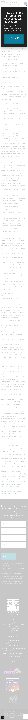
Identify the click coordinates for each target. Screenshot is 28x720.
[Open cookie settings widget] (2, 717)
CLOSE (25, 5)
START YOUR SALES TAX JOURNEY (14, 39)
